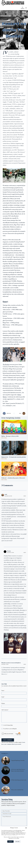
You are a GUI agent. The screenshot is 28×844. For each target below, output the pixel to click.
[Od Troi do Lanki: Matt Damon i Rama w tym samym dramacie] (5, 770)
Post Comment (7, 740)
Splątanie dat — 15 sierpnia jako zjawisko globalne (13, 457)
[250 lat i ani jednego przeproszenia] (5, 780)
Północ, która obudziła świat (17, 789)
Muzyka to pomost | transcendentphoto (11, 662)
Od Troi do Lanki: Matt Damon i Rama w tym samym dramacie (18, 770)
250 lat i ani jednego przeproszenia (18, 780)
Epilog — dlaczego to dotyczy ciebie (10, 436)
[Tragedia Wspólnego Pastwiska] (5, 760)
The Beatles (6, 364)
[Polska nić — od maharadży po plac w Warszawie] (14, 469)
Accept (10, 841)
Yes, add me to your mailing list (10, 728)
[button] (26, 828)
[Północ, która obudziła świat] (5, 790)
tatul (6, 494)
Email (2, 697)
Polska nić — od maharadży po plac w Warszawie (13, 478)
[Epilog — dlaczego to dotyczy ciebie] (14, 427)
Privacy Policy (10, 725)
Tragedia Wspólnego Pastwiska (18, 760)
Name (3, 690)
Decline (17, 841)
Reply (25, 552)
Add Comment (5, 709)
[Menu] (26, 7)
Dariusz (9, 551)
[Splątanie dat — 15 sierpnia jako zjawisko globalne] (14, 448)
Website (3, 703)
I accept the (8, 725)
